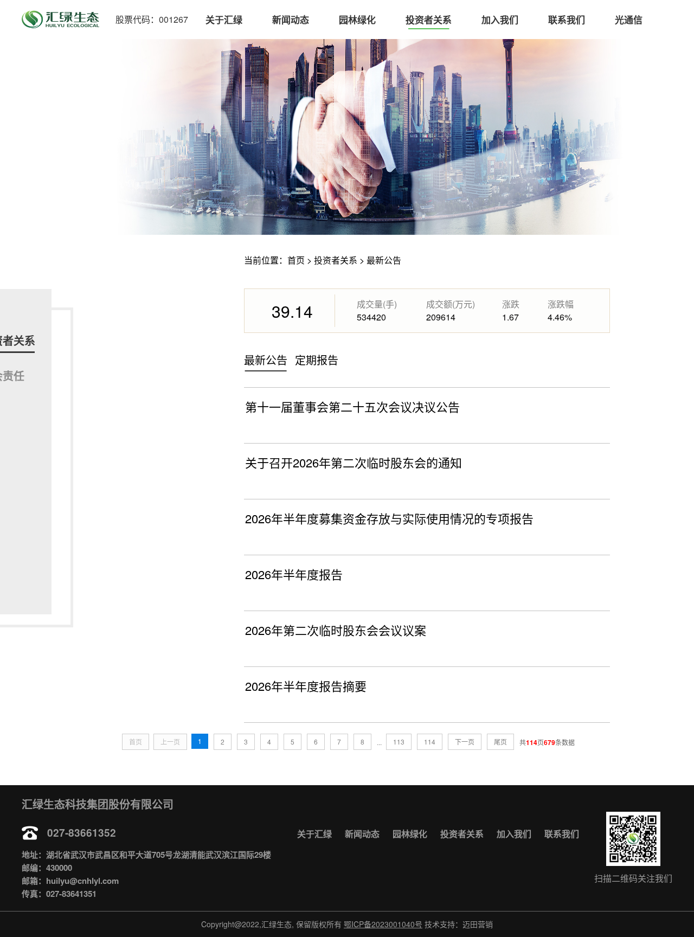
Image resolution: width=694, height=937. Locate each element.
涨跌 (510, 304)
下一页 (464, 741)
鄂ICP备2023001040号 (383, 924)
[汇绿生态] (60, 19)
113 (398, 741)
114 (429, 741)
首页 (296, 260)
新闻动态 (290, 19)
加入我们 (499, 19)
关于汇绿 (223, 19)
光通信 (628, 19)
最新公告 (384, 260)
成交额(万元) (450, 304)
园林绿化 (357, 19)
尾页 (500, 741)
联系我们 (566, 19)
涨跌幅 (561, 304)
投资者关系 (429, 19)
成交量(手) (377, 304)
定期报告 (316, 360)
